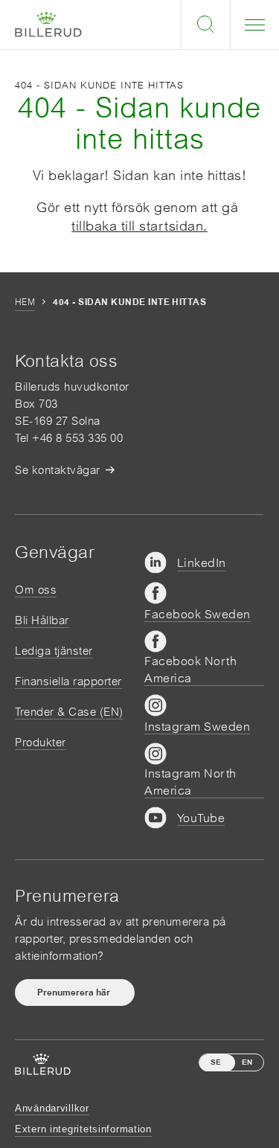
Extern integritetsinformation (83, 1129)
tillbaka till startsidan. (139, 226)
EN (247, 1062)
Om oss (36, 589)
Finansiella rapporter (68, 681)
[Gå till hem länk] (48, 25)
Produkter (40, 742)
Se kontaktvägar (57, 470)
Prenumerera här (74, 992)
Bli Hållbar (42, 620)
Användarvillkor (52, 1108)
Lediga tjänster (54, 650)
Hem (25, 302)
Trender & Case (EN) (69, 711)
